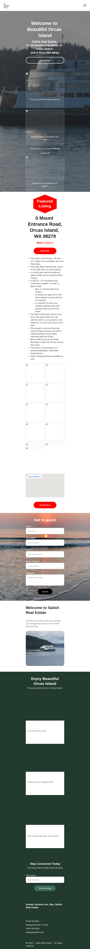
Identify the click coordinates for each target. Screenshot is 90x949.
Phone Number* (33, 561)
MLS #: (40, 242)
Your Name (31, 875)
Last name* (31, 538)
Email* (29, 550)
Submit (45, 591)
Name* (29, 526)
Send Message (45, 888)
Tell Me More (45, 505)
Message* (30, 573)
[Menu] (84, 5)
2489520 (48, 242)
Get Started (45, 60)
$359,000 (45, 251)
